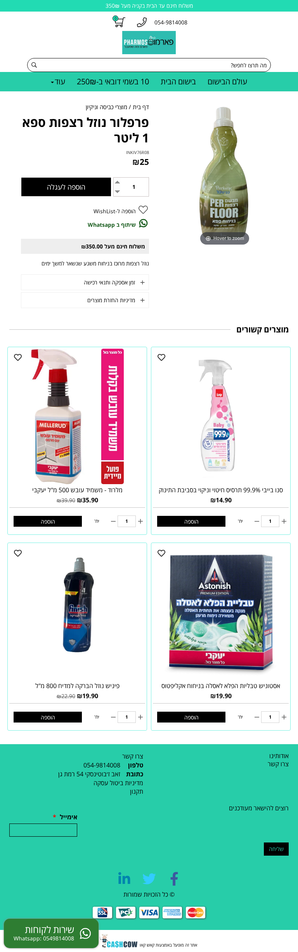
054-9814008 (101, 765)
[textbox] (76, 774)
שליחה (276, 849)
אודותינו (279, 756)
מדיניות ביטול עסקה (118, 783)
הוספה (191, 521)
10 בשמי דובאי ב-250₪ (113, 81)
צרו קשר (278, 764)
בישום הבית (178, 81)
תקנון (136, 791)
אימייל (65, 817)
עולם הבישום (227, 81)
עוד (60, 81)
